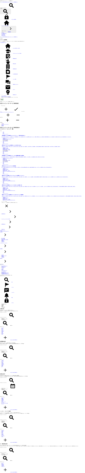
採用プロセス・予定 (4, 255)
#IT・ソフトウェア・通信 (5, 403)
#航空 (2, 328)
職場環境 (3, 240)
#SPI (2, 463)
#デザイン (3, 330)
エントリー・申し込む (5, 140)
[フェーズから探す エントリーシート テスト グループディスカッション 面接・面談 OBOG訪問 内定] (5, 454)
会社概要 (3, 241)
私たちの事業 (3, 238)
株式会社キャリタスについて (5, 272)
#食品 (2, 432)
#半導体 (2, 331)
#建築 (2, 398)
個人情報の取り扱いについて (5, 273)
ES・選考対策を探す (4, 33)
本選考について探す (6, 31)
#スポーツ (3, 430)
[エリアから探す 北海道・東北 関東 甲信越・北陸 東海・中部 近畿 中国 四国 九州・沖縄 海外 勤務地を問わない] (4, 352)
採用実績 (3, 256)
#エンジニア (3, 397)
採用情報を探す (9, 31)
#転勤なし (3, 364)
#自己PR (3, 464)
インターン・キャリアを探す (5, 25)
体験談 (3, 125)
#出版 (2, 332)
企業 (2, 306)
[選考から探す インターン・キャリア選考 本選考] (5, 453)
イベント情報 (3, 34)
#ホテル (2, 333)
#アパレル (3, 402)
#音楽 (2, 362)
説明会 (2, 305)
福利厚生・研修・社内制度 (5, 239)
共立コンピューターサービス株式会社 (6, 96)
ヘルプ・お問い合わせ (4, 270)
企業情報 (3, 123)
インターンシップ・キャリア (5, 124)
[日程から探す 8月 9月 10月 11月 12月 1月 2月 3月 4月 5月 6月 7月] (3, 421)
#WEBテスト (3, 466)
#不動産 (2, 399)
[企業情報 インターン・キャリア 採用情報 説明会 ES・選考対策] (2, 8)
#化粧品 (2, 434)
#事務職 (2, 360)
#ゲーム (2, 329)
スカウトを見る (3, 35)
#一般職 (2, 363)
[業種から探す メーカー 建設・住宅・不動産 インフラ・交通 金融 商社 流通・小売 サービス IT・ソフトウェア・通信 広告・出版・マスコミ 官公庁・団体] (4, 318)
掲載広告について (4, 266)
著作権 (2, 269)
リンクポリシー (3, 267)
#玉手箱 (2, 465)
